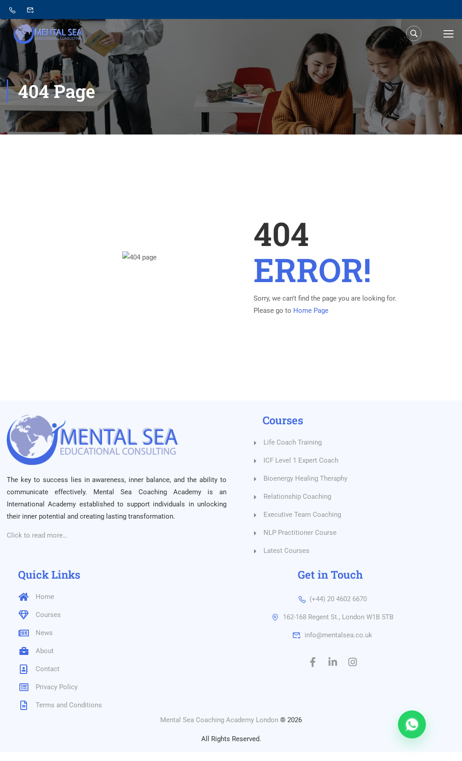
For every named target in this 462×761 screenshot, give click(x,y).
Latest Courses (286, 551)
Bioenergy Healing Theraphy (305, 478)
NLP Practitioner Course (300, 533)
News (44, 633)
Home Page (310, 310)
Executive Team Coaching (302, 514)
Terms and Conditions (69, 705)
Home (45, 597)
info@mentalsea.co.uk (338, 635)
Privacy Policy (57, 687)
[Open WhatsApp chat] (412, 724)
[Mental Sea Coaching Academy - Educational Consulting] (48, 33)
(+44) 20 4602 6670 (338, 599)
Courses (48, 615)
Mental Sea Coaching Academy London (219, 720)
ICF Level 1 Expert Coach (300, 460)
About (45, 651)
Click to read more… (37, 535)
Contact (48, 669)
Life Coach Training (292, 442)
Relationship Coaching (297, 496)
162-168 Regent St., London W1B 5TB (338, 617)
